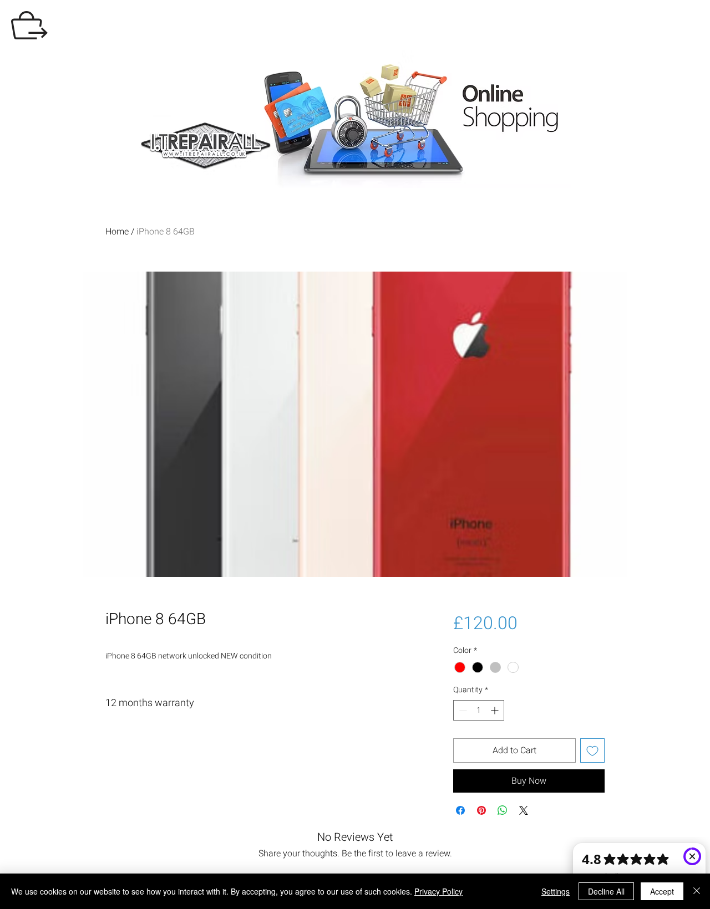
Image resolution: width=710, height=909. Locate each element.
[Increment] (496, 710)
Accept (662, 891)
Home (117, 231)
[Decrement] (462, 710)
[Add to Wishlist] (592, 750)
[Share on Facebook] (460, 810)
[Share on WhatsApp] (502, 810)
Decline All (606, 891)
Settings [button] (555, 891)
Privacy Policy (438, 891)
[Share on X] (523, 810)
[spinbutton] (479, 710)
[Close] (696, 891)
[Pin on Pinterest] (481, 810)
